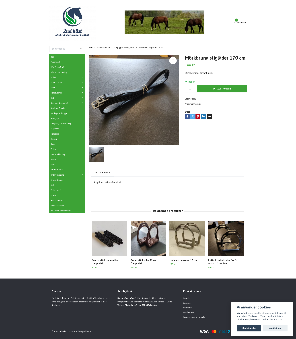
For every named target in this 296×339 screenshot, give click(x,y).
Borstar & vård (57, 169)
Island (53, 164)
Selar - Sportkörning (59, 72)
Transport (55, 134)
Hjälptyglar (55, 118)
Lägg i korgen (223, 88)
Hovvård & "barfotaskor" (61, 210)
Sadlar (53, 77)
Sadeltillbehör (56, 82)
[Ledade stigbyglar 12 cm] (187, 238)
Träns (53, 87)
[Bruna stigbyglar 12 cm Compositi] (148, 238)
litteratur (54, 195)
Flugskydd (55, 128)
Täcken (53, 149)
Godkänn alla (249, 328)
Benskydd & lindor (58, 108)
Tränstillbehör (56, 93)
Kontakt (186, 298)
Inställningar (275, 328)
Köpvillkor (187, 307)
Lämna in (187, 303)
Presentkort (55, 62)
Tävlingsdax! (56, 190)
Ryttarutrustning (57, 175)
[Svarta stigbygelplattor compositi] (109, 238)
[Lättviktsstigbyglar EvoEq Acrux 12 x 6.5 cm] (226, 238)
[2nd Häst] (72, 22)
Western (54, 159)
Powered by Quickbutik (80, 331)
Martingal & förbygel (59, 113)
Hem (52, 57)
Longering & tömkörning (61, 123)
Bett (52, 98)
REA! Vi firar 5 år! (57, 67)
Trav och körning (58, 154)
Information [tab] (102, 172)
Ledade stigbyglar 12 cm (183, 260)
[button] (242, 242)
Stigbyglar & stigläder (124, 47)
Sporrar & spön (57, 180)
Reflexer (54, 139)
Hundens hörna (57, 200)
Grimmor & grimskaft (59, 103)
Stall (52, 185)
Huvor (53, 144)
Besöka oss (188, 312)
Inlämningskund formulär (194, 317)
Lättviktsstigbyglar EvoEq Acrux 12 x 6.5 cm (222, 261)
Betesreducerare (57, 205)
